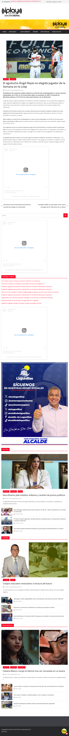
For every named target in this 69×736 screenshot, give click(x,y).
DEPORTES (6, 79)
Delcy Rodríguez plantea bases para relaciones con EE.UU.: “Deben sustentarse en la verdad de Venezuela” (40, 510)
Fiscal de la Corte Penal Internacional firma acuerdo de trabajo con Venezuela (17, 206)
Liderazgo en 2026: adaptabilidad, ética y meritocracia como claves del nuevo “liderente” (39, 599)
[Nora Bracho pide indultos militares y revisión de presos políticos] (34, 471)
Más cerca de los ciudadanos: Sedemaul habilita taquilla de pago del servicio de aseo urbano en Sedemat (30, 292)
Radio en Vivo (56, 32)
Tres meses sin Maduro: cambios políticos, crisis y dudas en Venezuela (34, 695)
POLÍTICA (20, 491)
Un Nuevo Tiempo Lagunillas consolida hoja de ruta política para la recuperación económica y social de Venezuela (40, 519)
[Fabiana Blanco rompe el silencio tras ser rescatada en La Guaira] (34, 647)
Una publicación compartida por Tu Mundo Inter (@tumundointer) (24, 357)
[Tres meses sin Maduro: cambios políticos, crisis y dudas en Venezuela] (6, 696)
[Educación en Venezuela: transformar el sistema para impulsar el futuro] (6, 609)
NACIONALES (13, 491)
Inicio (4, 32)
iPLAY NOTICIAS (15, 729)
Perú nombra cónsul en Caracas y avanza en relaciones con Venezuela (20, 281)
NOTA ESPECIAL (45, 32)
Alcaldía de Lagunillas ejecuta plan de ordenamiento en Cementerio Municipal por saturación (26, 2)
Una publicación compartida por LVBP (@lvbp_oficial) (26, 196)
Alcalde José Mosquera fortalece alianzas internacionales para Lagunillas (34, 703)
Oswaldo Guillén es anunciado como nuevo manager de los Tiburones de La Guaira (52, 206)
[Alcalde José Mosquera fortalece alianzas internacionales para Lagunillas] (6, 704)
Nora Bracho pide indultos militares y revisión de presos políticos (34, 495)
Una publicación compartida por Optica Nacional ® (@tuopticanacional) (24, 269)
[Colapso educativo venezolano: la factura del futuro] (34, 559)
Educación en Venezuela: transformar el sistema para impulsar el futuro (34, 607)
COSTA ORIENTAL (25, 32)
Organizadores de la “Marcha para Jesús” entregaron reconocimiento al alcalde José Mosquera (27, 297)
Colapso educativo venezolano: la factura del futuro (27, 583)
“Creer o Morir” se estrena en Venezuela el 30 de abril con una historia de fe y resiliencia (39, 686)
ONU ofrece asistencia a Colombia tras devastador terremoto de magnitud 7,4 (22, 284)
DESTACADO (12, 32)
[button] (17, 32)
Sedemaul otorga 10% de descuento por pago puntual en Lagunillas (19, 300)
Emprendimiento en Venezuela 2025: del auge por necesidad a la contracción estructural (39, 616)
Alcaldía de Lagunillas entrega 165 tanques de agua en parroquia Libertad (21, 303)
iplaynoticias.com (19, 90)
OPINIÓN (35, 32)
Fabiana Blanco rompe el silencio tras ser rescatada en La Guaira (34, 671)
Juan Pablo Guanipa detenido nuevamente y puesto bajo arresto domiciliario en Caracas (38, 528)
